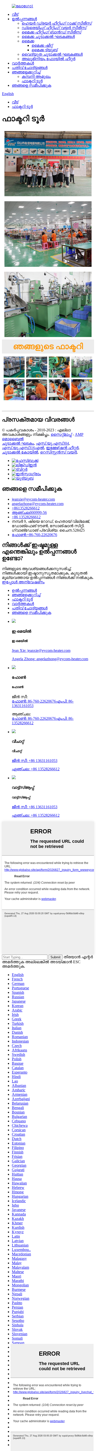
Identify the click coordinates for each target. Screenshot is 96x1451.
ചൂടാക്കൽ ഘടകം (18, 443)
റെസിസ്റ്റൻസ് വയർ (58, 452)
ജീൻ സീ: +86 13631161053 (34, 761)
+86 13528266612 (26, 517)
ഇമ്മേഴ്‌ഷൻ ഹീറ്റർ (62, 448)
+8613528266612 (26, 508)
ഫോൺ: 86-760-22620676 (34, 701)
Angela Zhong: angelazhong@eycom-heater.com (50, 659)
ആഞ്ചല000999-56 (29, 512)
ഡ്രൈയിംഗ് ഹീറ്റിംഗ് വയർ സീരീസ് (54, 28)
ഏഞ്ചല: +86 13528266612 (36, 769)
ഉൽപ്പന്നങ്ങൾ (24, 19)
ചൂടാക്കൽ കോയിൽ (20, 452)
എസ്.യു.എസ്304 (52, 443)
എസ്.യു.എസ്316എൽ (23, 448)
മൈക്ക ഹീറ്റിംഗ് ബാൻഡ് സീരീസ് (51, 32)
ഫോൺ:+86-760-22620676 (34, 535)
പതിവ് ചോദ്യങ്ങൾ (30, 68)
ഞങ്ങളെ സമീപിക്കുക (31, 85)
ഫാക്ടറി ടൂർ (32, 81)
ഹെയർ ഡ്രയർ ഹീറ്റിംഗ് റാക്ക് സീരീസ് (57, 23)
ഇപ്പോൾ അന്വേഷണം (23, 582)
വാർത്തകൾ (23, 63)
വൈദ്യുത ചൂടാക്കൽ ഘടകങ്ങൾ (52, 54)
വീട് (15, 14)
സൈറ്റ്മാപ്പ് (61, 434)
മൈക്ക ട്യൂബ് (44, 50)
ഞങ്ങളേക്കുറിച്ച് (26, 72)
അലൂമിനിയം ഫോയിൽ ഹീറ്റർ (48, 59)
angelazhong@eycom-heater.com (38, 504)
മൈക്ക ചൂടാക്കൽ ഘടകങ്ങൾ (48, 36)
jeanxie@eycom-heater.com (33, 499)
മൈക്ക (28, 41)
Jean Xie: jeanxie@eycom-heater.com (41, 650)
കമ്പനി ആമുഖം (36, 76)
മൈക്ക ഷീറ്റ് (42, 45)
